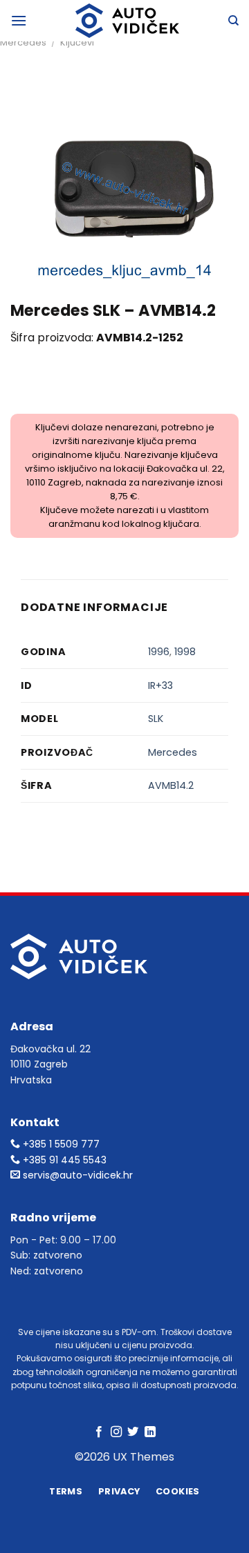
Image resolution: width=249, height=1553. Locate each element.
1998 (185, 652)
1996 (158, 652)
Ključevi (77, 42)
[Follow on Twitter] (132, 1432)
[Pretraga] (233, 21)
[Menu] (18, 20)
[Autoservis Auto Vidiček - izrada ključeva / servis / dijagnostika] (127, 20)
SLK (155, 718)
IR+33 (160, 685)
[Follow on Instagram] (116, 1432)
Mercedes (23, 42)
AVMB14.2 (171, 785)
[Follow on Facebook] (98, 1432)
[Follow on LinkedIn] (150, 1432)
